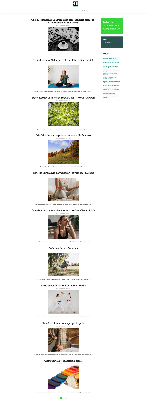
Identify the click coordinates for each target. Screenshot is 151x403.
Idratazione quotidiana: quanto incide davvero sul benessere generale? (110, 73)
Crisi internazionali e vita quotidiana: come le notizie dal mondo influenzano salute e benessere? (63, 21)
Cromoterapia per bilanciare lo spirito (63, 360)
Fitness (105, 39)
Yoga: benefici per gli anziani (63, 248)
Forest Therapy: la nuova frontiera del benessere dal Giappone (63, 97)
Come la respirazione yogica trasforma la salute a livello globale (63, 210)
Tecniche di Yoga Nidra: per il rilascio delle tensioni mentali (63, 60)
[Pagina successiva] (66, 398)
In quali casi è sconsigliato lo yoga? (111, 85)
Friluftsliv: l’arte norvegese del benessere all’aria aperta (63, 135)
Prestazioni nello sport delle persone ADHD (63, 285)
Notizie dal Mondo (66, 25)
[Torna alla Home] (75, 3)
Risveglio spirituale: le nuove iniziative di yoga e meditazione (63, 172)
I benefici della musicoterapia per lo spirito (63, 323)
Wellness (105, 44)
